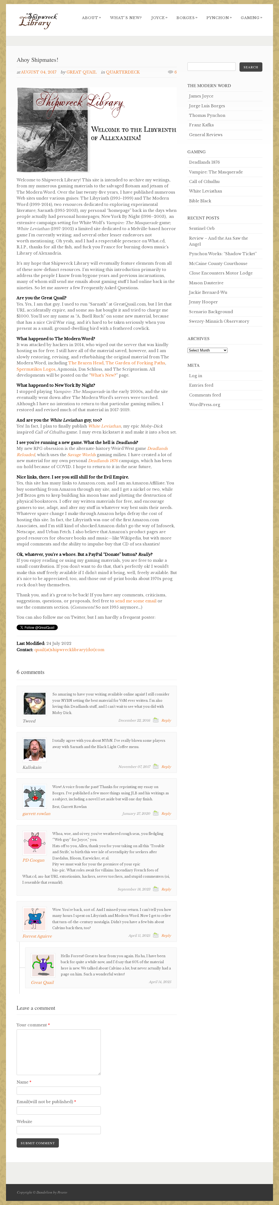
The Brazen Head (86, 363)
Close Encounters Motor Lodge (221, 273)
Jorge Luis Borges (207, 105)
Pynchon (219, 18)
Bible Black (200, 201)
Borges (187, 18)
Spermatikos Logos (36, 369)
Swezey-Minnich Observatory (219, 321)
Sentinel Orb (202, 228)
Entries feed (201, 385)
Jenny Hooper (203, 302)
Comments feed (205, 395)
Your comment (33, 1025)
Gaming (252, 18)
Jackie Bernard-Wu (208, 292)
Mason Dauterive (206, 282)
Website (24, 1121)
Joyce (159, 18)
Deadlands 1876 (204, 162)
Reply (166, 720)
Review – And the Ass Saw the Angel (218, 241)
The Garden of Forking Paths (135, 363)
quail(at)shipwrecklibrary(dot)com (69, 649)
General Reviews (206, 134)
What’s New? (126, 18)
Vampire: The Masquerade (216, 172)
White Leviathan (205, 191)
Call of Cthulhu (204, 181)
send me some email (135, 601)
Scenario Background (211, 311)
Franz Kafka (201, 125)
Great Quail (81, 72)
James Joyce (201, 96)
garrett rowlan (36, 813)
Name (24, 1082)
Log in (195, 375)
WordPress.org (204, 404)
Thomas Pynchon (207, 115)
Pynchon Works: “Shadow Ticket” (223, 253)
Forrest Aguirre (37, 936)
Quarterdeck (123, 72)
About (91, 18)
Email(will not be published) (46, 1101)
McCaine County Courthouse (218, 263)
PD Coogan (33, 860)
